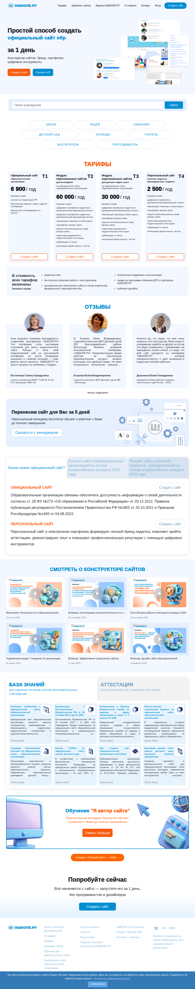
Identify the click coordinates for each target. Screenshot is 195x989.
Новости (85, 932)
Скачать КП (43, 72)
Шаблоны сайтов (81, 5)
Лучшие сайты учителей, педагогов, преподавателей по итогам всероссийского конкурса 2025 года (156, 467)
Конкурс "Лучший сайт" (130, 932)
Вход (158, 5)
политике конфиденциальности (113, 978)
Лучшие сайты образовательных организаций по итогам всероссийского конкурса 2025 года (96, 467)
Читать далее (17, 740)
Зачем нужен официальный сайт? (36, 468)
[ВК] (156, 928)
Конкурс (145, 5)
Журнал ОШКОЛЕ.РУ (108, 5)
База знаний (87, 937)
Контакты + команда (128, 937)
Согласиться (97, 984)
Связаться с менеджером (36, 432)
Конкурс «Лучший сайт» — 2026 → (97, 857)
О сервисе (130, 5)
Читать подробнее (97, 392)
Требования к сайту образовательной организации (55, 964)
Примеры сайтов (53, 946)
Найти (174, 105)
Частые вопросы (89, 927)
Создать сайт (175, 5)
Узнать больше (97, 833)
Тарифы (62, 5)
